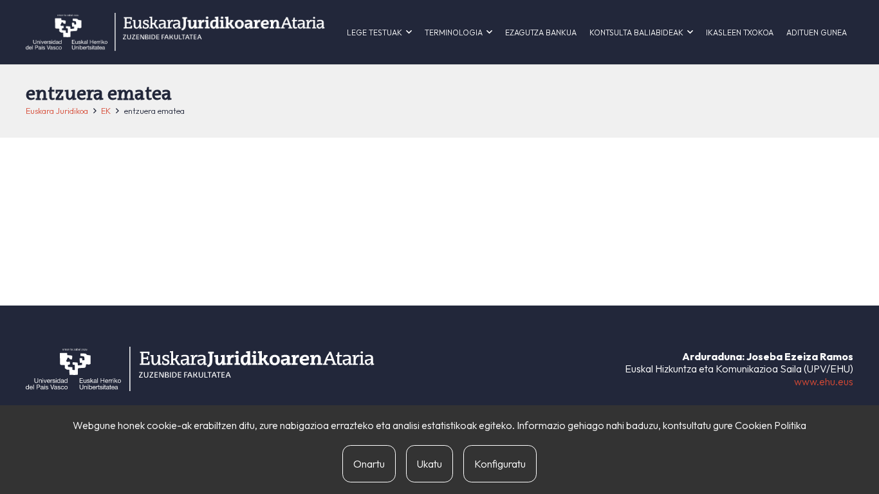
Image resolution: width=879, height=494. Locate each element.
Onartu (369, 463)
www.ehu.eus (823, 381)
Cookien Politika (770, 425)
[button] (409, 32)
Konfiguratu (500, 463)
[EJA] (175, 32)
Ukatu (429, 463)
